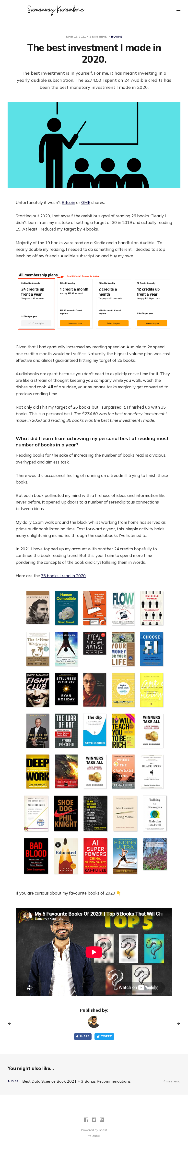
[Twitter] (94, 1120)
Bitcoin (68, 202)
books (116, 36)
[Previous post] (11, 1023)
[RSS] (102, 1120)
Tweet (106, 1036)
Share (84, 1036)
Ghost (103, 1130)
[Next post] (176, 1023)
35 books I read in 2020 (63, 575)
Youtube (94, 1136)
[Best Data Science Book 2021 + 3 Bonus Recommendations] (94, 1081)
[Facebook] (86, 1120)
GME (85, 202)
